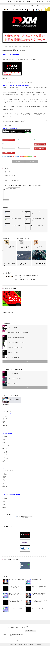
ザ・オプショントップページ (7, 435)
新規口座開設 (4, 416)
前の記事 (18, 161)
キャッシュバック (5, 482)
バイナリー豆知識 (5, 458)
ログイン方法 (4, 418)
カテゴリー (27, 629)
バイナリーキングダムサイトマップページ (13, 5)
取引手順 (3, 480)
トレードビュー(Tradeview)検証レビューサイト (17, 337)
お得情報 (3, 473)
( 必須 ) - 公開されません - (9, 188)
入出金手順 (4, 476)
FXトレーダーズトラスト (13, 352)
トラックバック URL (6, 185)
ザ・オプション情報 (40, 1)
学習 (3, 461)
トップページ (9, 1)
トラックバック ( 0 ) (6, 171)
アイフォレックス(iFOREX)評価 (14, 357)
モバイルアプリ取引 (5, 445)
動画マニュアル (5, 488)
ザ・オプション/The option (13, 373)
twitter (49, 1)
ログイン (3, 479)
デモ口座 (3, 477)
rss (47, 1)
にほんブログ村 (25, 517)
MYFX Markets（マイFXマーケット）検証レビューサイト (19, 332)
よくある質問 (4, 457)
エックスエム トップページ (6, 415)
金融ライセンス (5, 483)
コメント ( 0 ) (5, 172)
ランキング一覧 (25, 361)
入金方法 (3, 419)
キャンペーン (4, 451)
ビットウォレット (5, 455)
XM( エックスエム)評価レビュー (14, 327)
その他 (3, 460)
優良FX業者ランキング (30, 1)
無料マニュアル (5, 486)
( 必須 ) (5, 186)
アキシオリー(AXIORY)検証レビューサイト (16, 347)
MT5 (3, 424)
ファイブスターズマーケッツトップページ (9, 497)
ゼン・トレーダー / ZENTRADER (14, 378)
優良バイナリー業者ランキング (19, 1)
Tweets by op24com (5, 404)
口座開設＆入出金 (5, 452)
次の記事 (32, 161)
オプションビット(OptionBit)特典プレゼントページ (26, 275)
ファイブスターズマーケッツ (13, 383)
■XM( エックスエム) (13, 46)
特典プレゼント (5, 427)
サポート (3, 485)
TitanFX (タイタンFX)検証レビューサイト (16, 342)
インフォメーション (5, 449)
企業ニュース (7, 46)
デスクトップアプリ (5, 446)
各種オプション (5, 454)
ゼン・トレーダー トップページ (7, 470)
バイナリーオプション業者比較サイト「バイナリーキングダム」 (33, 5)
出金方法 (3, 421)
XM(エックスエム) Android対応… (17, 211)
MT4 (3, 422)
